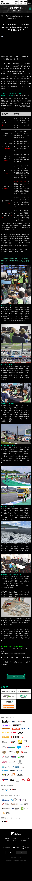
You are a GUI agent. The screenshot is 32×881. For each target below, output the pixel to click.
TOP (2, 15)
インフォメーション (10, 15)
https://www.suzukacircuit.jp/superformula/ (13, 653)
